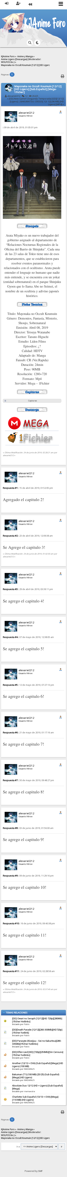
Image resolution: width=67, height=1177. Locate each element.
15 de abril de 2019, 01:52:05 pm (28, 487)
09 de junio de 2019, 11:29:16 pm (28, 875)
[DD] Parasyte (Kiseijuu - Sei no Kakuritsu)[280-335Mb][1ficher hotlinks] (36, 1042)
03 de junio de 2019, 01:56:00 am (28, 828)
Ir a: (18, 1146)
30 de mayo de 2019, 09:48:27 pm (28, 780)
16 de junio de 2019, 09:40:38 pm (29, 923)
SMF (40, 1171)
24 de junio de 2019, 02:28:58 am (29, 971)
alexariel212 (13, 96)
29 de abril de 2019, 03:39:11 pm (28, 589)
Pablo (26, 1024)
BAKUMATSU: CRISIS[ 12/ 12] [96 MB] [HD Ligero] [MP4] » (42, 103)
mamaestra (29, 1091)
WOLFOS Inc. (7, 62)
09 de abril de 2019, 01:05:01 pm (20, 127)
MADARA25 (29, 1069)
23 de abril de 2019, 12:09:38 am (28, 535)
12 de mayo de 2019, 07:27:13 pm (28, 684)
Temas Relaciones (16, 1012)
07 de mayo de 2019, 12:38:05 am (28, 637)
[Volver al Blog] (30, 4)
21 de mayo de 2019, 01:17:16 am (28, 732)
